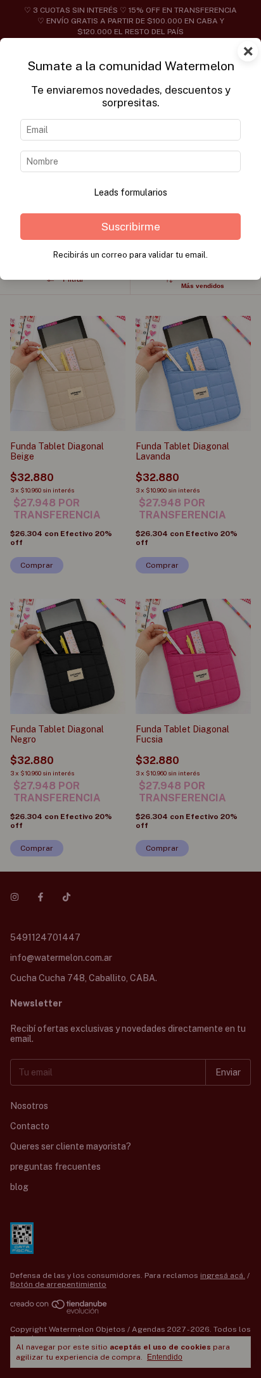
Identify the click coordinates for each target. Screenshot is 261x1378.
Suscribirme (130, 226)
